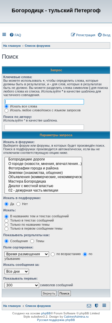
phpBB (46, 313)
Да (11, 204)
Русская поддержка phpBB (56, 320)
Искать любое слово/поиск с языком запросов (45, 110)
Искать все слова (23, 106)
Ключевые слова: (17, 77)
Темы (39, 241)
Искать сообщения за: (21, 264)
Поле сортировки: (18, 247)
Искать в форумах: (19, 142)
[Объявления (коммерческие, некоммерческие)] (43, 177)
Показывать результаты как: (26, 235)
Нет (24, 204)
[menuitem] (15, 35)
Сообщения (18, 241)
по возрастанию (68, 254)
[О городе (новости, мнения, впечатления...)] (43, 164)
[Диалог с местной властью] (43, 186)
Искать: (9, 210)
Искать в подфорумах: (22, 198)
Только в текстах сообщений (31, 220)
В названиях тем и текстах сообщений (39, 216)
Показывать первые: (20, 278)
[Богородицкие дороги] (43, 159)
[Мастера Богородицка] (43, 182)
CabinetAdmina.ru (76, 316)
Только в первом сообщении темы (35, 228)
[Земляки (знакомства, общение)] (43, 173)
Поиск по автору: (17, 117)
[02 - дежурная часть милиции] (43, 191)
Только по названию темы (29, 224)
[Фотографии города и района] (43, 168)
